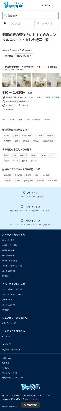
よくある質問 (7, 271)
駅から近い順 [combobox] (23, 55)
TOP (3, 119)
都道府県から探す (9, 255)
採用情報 (5, 368)
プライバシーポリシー (10, 373)
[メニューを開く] (56, 5)
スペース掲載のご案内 (10, 289)
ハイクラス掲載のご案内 (11, 294)
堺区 (28, 119)
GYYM (4, 336)
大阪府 (12, 119)
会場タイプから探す (10, 245)
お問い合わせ (7, 358)
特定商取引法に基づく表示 (12, 377)
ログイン (46, 5)
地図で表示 (32, 404)
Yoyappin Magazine (10, 349)
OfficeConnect (7, 323)
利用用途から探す (9, 250)
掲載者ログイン (8, 299)
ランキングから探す (10, 260)
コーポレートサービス (10, 265)
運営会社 (5, 363)
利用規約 (5, 276)
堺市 (20, 119)
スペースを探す (8, 240)
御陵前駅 (37, 119)
